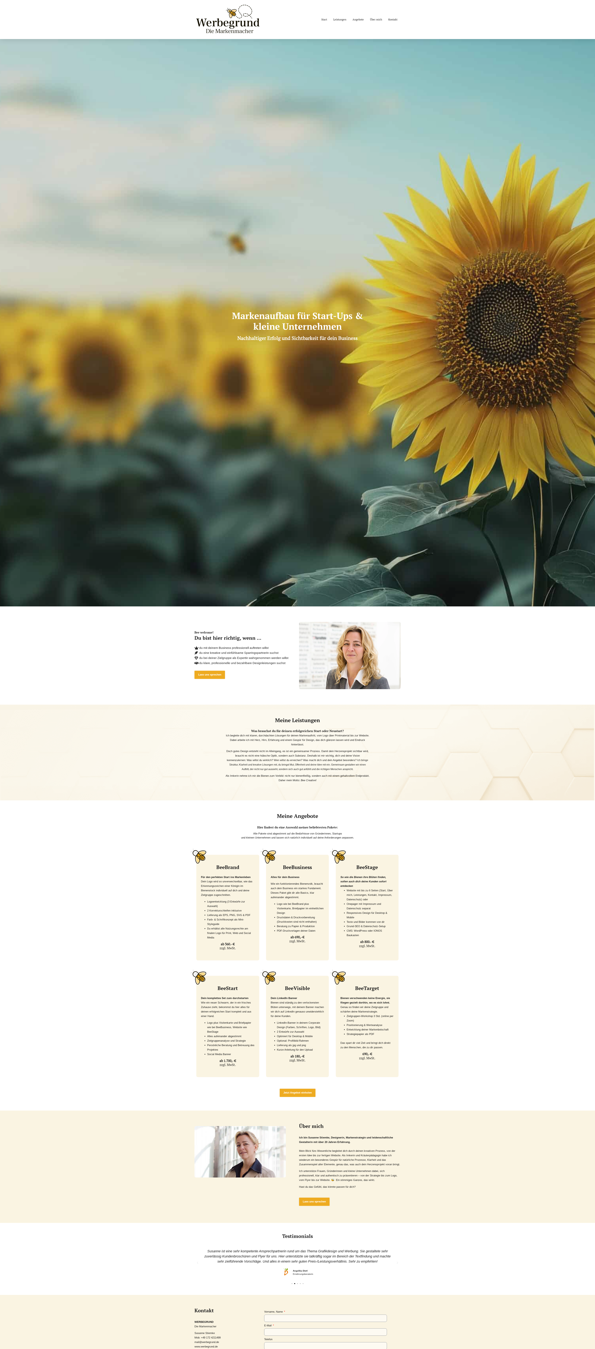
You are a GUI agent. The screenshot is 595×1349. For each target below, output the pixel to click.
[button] (197, 1262)
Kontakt (392, 19)
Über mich (376, 19)
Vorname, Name (274, 1311)
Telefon (268, 1339)
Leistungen (339, 19)
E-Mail (268, 1325)
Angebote (358, 19)
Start (324, 19)
